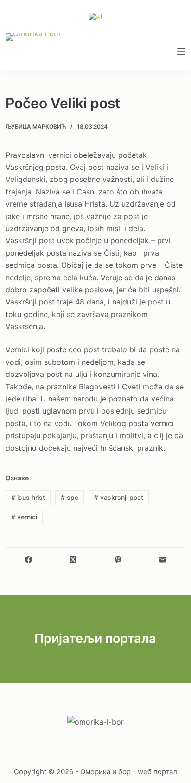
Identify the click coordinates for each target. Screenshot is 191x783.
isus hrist (28, 497)
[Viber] (118, 559)
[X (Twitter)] (73, 559)
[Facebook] (28, 559)
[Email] (162, 559)
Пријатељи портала (95, 638)
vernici (24, 517)
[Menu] (181, 51)
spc (69, 497)
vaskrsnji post (118, 497)
